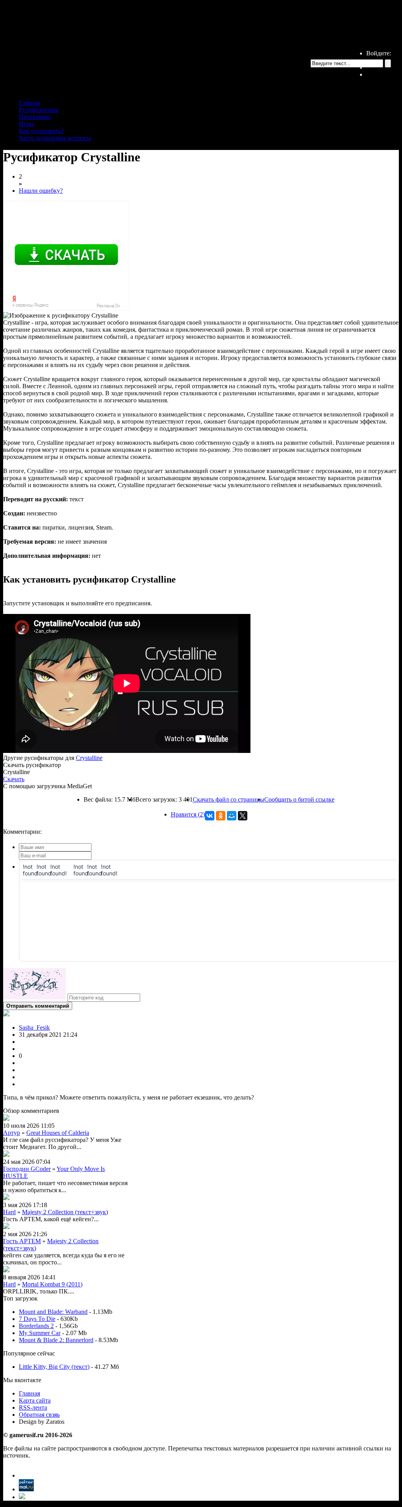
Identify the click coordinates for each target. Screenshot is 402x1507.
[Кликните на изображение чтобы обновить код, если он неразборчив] (34, 997)
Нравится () (188, 814)
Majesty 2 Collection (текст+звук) (65, 1212)
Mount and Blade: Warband (53, 1311)
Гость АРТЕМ (22, 1241)
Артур (11, 1132)
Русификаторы (38, 109)
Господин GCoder (27, 1168)
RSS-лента (33, 1407)
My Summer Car (39, 1333)
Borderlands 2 (36, 1326)
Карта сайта (35, 1400)
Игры (26, 124)
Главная (29, 102)
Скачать (13, 779)
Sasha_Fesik (34, 1027)
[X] (242, 815)
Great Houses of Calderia (57, 1132)
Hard (9, 1212)
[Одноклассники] (220, 815)
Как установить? (41, 131)
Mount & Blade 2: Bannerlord (56, 1340)
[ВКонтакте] (209, 815)
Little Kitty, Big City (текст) (54, 1366)
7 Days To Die (37, 1318)
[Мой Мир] (231, 815)
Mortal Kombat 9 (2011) (52, 1284)
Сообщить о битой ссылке (299, 799)
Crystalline (89, 757)
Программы (35, 116)
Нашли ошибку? (41, 190)
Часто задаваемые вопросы (55, 138)
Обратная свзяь (39, 1414)
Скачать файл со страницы (228, 799)
